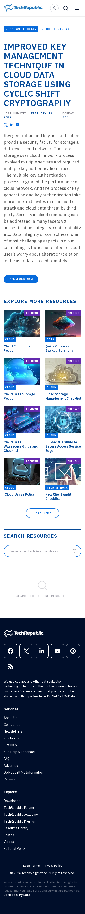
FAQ (7, 759)
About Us (10, 718)
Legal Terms (31, 866)
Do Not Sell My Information (24, 772)
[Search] (65, 8)
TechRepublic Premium (20, 821)
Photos (9, 835)
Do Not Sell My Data (61, 696)
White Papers (57, 29)
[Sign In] (54, 8)
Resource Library (21, 29)
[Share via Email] (18, 125)
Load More (42, 513)
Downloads (12, 801)
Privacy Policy (53, 866)
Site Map (10, 745)
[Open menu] (77, 8)
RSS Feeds (11, 738)
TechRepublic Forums (19, 808)
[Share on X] (6, 125)
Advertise (11, 765)
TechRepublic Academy (21, 814)
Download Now (21, 279)
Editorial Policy (15, 848)
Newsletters (13, 731)
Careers (10, 779)
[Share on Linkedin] (12, 125)
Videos (9, 842)
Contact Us (12, 725)
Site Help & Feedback (19, 752)
